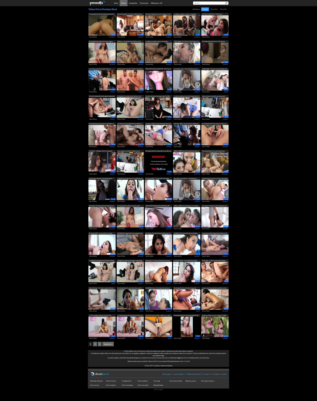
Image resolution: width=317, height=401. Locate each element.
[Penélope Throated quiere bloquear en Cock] (102, 217)
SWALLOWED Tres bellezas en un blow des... (186, 206)
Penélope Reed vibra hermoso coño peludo (128, 206)
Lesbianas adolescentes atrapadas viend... (185, 14)
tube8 (226, 92)
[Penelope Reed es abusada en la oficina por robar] (158, 162)
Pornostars (144, 3)
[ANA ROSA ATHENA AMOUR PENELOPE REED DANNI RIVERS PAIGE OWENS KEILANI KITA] (158, 217)
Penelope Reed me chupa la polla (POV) (186, 315)
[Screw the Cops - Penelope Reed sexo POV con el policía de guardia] (186, 80)
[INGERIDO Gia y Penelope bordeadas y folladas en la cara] (158, 299)
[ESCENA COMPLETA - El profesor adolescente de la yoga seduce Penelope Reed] (215, 25)
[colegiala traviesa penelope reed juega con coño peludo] (130, 272)
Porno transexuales (175, 381)
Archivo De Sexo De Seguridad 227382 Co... (157, 96)
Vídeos (123, 3)
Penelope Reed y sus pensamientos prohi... (213, 151)
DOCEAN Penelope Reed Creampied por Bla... (130, 233)
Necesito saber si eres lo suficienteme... (130, 14)
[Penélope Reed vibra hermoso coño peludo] (130, 217)
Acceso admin (158, 389)
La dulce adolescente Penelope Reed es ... (186, 96)
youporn (168, 64)
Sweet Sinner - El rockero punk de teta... (101, 288)
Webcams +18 (156, 3)
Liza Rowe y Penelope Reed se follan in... (129, 123)
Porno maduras (143, 381)
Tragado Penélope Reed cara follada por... (130, 178)
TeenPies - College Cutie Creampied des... (100, 151)
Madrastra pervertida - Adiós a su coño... (158, 315)
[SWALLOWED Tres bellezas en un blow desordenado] (186, 217)
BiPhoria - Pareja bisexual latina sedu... (129, 41)
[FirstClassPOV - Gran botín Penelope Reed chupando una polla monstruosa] (158, 190)
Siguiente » (108, 344)
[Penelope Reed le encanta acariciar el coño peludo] (215, 135)
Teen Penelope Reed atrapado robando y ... (102, 96)
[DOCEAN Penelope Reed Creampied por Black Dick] (130, 244)
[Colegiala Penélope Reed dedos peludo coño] (102, 272)
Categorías (133, 3)
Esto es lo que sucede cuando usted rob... (213, 96)
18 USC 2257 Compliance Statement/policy (159, 366)
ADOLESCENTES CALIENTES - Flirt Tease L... (158, 69)
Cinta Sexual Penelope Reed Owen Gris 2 (214, 233)
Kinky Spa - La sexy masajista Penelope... (158, 260)
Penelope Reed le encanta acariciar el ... (214, 123)
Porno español (111, 385)
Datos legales (166, 374)
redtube (140, 201)
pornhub (112, 37)
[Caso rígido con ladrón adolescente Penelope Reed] (130, 162)
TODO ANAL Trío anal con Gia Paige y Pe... (186, 41)
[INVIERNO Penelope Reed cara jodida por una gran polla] (186, 244)
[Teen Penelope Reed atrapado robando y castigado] (102, 107)
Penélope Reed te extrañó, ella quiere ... (130, 288)
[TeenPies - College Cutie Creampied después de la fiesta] (102, 162)
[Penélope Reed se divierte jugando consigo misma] (186, 299)
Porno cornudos (143, 385)
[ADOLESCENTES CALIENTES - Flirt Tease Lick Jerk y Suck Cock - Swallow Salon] (158, 80)
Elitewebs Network (96, 381)
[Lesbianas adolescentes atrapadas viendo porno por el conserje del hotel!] (158, 53)
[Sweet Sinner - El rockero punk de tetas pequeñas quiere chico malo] (102, 299)
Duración (223, 9)
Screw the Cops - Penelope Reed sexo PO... (186, 69)
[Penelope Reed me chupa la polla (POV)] (186, 327)
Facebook (216, 374)
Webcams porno (190, 381)
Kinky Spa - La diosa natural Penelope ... (214, 260)
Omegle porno (127, 381)
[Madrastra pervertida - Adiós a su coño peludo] (158, 327)
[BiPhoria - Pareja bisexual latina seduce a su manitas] (130, 53)
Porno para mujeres (207, 381)
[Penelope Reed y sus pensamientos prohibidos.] (215, 162)
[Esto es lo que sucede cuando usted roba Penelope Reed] (215, 107)
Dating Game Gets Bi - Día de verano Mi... (130, 69)
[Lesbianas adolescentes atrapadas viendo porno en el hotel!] (186, 25)
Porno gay (157, 381)
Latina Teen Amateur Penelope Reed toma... (100, 179)
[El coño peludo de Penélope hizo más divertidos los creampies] (102, 25)
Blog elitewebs (158, 385)
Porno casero (94, 385)
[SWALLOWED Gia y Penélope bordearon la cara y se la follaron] (186, 162)
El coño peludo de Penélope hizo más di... (101, 14)
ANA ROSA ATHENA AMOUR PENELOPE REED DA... (157, 206)
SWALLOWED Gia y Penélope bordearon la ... (186, 151)
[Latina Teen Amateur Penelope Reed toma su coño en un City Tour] (102, 190)
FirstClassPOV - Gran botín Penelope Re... (157, 179)
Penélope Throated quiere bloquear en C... (101, 206)
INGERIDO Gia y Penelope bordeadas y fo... (157, 288)
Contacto (207, 374)
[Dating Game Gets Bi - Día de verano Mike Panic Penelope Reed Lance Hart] (130, 80)
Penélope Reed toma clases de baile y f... (101, 123)
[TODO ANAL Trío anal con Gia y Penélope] (215, 190)
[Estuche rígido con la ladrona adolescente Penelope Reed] (186, 135)
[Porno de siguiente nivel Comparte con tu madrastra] (158, 25)
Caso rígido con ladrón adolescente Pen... (128, 151)
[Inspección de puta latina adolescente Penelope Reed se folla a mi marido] (215, 299)
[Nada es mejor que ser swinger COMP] (215, 327)
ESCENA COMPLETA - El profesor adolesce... (212, 14)
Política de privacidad (194, 374)
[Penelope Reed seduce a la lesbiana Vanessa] (215, 53)
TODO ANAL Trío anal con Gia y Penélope (215, 178)
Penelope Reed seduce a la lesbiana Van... (213, 42)
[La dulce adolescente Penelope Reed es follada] (186, 107)
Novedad (214, 9)
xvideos (140, 37)
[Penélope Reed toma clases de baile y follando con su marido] (102, 135)
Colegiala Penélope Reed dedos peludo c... (101, 261)
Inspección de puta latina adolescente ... (214, 288)
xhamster (225, 174)
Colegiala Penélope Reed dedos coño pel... (129, 96)
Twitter (224, 374)
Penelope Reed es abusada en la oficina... (158, 151)
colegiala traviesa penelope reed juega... (130, 260)
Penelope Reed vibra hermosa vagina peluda (101, 42)
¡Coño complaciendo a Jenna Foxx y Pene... (100, 316)
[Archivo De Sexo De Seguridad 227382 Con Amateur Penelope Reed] (158, 107)
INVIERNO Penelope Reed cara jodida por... (185, 233)
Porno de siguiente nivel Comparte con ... (158, 14)
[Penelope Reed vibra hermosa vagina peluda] (102, 53)
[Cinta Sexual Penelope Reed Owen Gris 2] (215, 244)
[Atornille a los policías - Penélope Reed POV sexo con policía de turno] (186, 190)
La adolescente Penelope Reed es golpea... (100, 69)
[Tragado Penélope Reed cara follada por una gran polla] (130, 190)
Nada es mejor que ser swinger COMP (214, 315)
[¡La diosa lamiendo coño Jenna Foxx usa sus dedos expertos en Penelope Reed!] (130, 327)
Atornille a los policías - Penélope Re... (185, 178)
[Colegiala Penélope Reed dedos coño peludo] (130, 107)
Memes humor (111, 381)
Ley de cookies (179, 374)
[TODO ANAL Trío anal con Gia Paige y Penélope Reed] (186, 53)
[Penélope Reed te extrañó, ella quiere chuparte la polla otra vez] (130, 299)
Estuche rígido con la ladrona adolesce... (186, 123)
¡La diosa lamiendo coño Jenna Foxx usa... (130, 315)
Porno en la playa (127, 385)
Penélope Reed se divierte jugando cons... (185, 288)
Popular (205, 9)
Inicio (116, 3)
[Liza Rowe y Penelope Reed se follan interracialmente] (130, 135)
